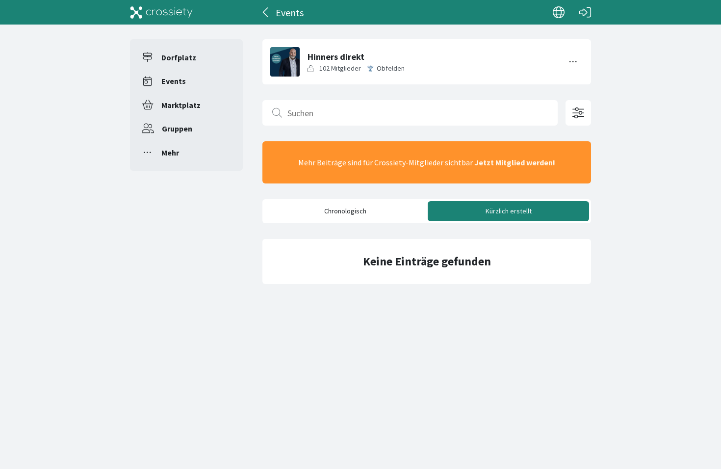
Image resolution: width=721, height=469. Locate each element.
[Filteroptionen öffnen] (578, 113)
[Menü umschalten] (573, 62)
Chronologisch (345, 211)
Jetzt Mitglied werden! (514, 162)
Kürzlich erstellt (509, 211)
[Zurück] (266, 12)
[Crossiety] (161, 12)
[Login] (585, 12)
